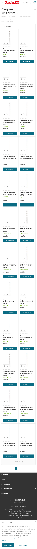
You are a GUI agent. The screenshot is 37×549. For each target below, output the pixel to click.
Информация (6, 488)
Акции (4, 479)
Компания (5, 484)
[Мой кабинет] (30, 3)
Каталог (4, 475)
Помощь (4, 493)
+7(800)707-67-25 (19, 500)
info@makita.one (20, 506)
